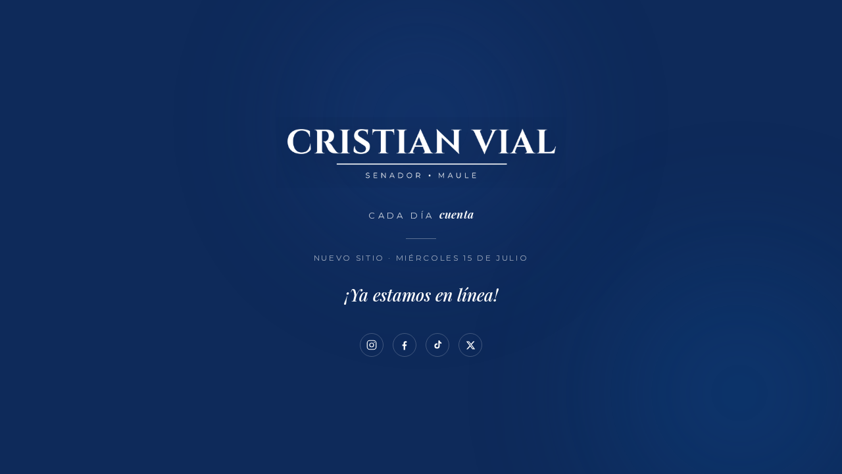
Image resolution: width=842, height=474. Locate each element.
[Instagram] (372, 345)
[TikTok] (437, 345)
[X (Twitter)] (470, 345)
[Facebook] (404, 345)
